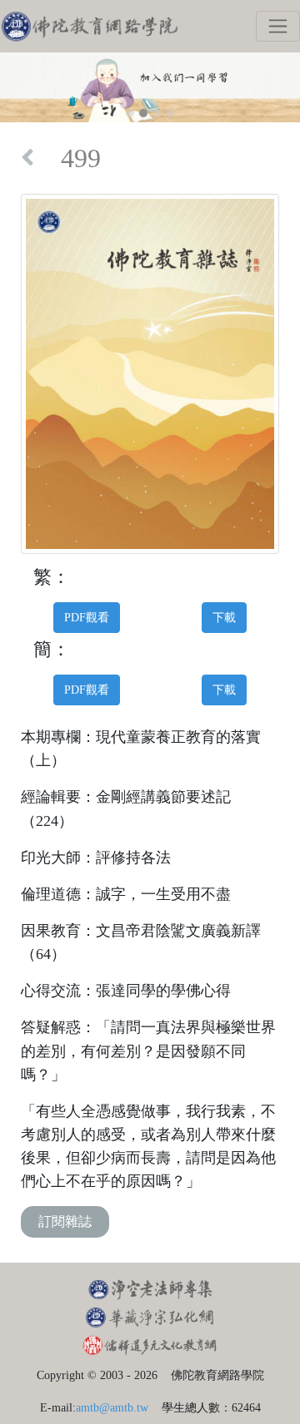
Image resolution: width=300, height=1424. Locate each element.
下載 (224, 617)
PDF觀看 (86, 617)
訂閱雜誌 (65, 1221)
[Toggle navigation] (278, 26)
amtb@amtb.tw (112, 1407)
